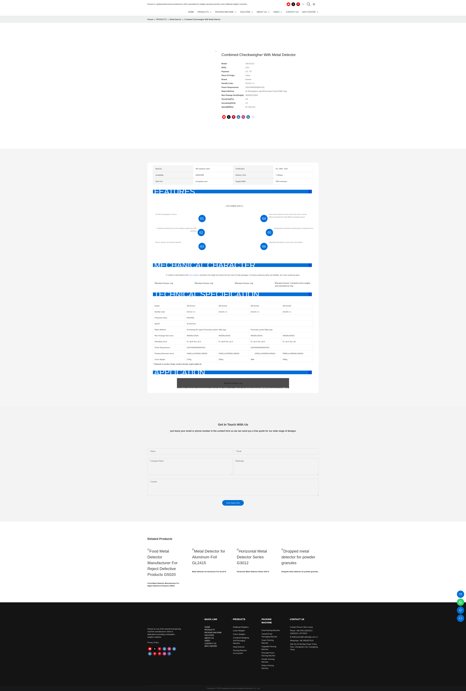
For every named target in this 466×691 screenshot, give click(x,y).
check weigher (194, 275)
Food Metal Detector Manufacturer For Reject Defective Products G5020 (163, 584)
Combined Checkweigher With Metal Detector (202, 19)
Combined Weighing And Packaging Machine (241, 640)
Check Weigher (239, 634)
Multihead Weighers (241, 627)
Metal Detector (175, 19)
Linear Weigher (239, 631)
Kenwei (150, 19)
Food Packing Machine (271, 630)
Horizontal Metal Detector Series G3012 (253, 572)
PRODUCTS (161, 19)
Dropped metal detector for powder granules (299, 572)
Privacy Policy (153, 642)
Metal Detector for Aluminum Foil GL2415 (209, 572)
